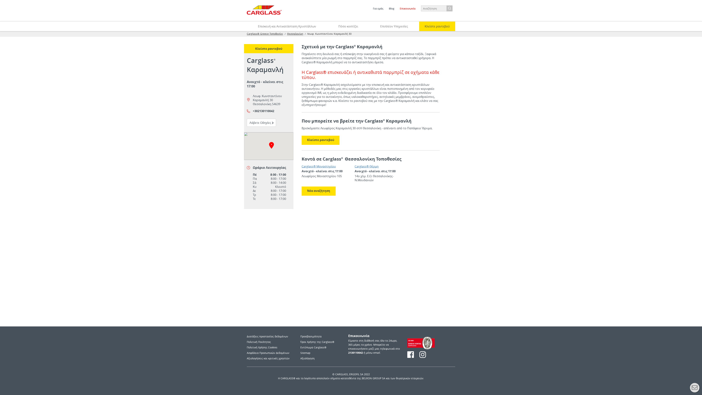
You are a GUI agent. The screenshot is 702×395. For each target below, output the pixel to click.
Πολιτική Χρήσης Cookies (262, 347)
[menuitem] (378, 8)
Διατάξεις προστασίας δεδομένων (267, 336)
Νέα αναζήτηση (318, 191)
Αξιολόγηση (307, 358)
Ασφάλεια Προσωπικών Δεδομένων (268, 353)
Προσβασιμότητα (311, 336)
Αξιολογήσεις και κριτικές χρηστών (268, 358)
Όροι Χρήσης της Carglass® (317, 342)
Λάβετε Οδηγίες (263, 123)
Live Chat (694, 387)
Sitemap (305, 353)
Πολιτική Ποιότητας (259, 342)
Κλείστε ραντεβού (320, 140)
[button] (271, 145)
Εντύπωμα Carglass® (313, 347)
